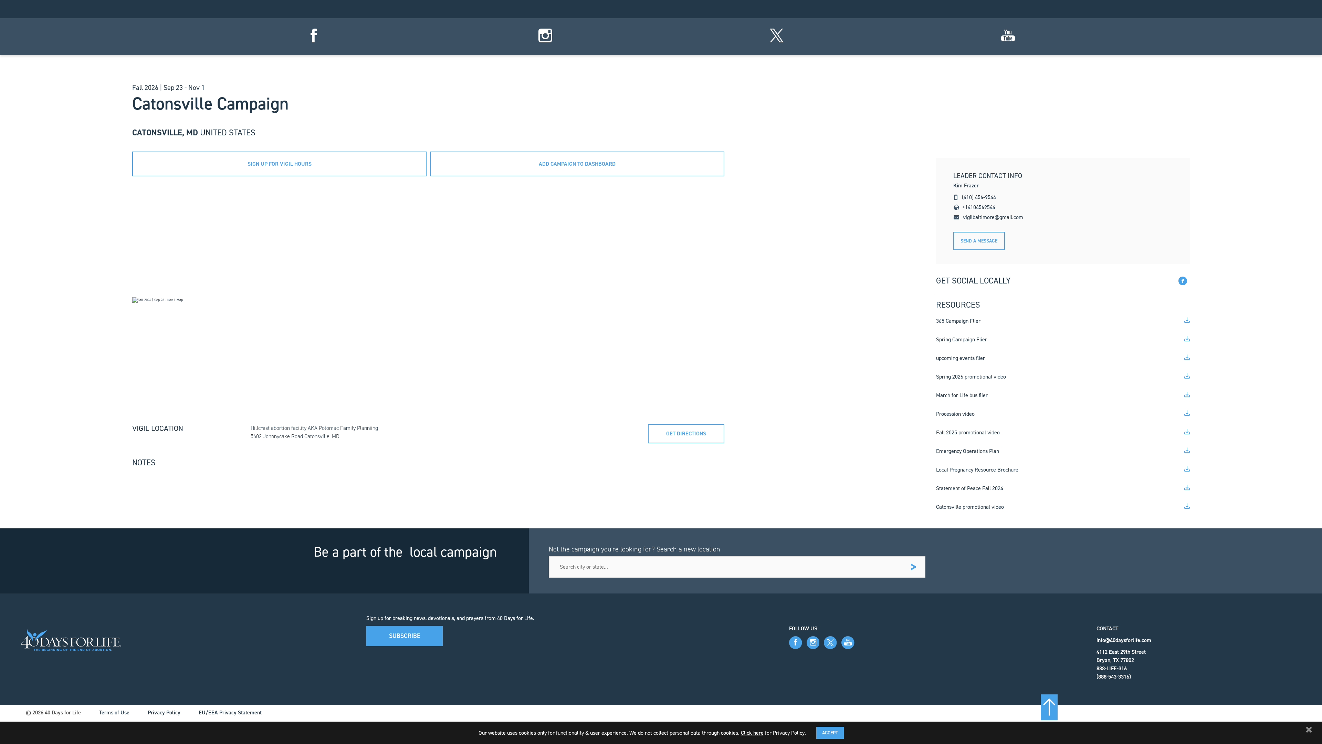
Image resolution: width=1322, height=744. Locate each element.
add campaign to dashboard (577, 163)
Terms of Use (114, 712)
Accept (830, 733)
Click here (752, 732)
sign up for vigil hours (280, 163)
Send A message (979, 241)
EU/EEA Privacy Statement (230, 712)
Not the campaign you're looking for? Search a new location (634, 549)
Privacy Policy (164, 712)
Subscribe (404, 636)
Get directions (686, 433)
